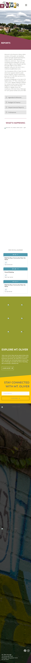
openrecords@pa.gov (11, 79)
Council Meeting (9, 272)
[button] (2, 6)
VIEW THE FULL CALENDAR (15, 250)
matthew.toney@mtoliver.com (12, 69)
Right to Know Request (15, 64)
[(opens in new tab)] (15, 186)
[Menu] (26, 5)
